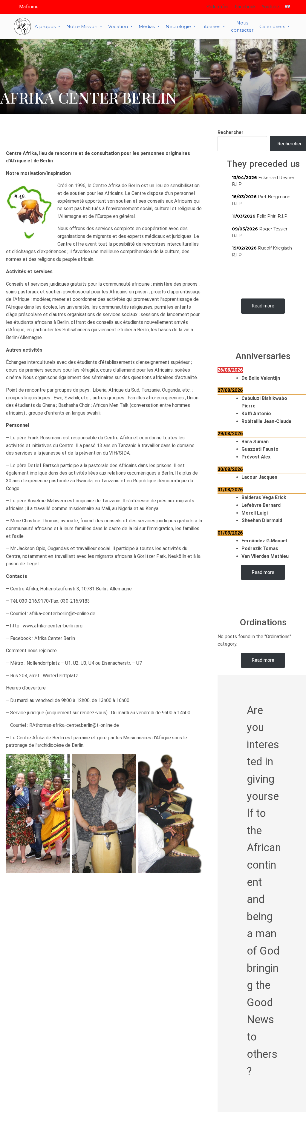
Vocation (118, 26)
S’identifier (217, 7)
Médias (147, 26)
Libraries (211, 26)
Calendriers (272, 26)
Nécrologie (179, 26)
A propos (46, 26)
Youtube (270, 7)
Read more (263, 306)
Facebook (245, 7)
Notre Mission (82, 26)
